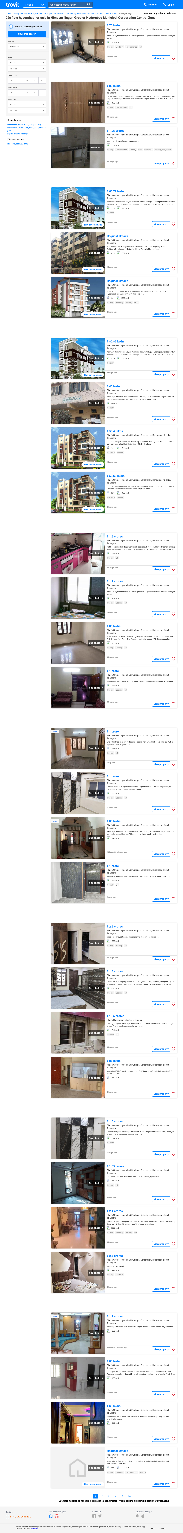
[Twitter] (100, 1517)
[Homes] (51, 1517)
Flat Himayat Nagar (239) (17, 143)
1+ (19, 80)
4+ (42, 80)
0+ (12, 80)
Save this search (27, 33)
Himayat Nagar (126, 13)
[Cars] (56, 1517)
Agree (152, 1528)
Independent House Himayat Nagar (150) (24, 124)
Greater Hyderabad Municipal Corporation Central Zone (91, 13)
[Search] (88, 5)
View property (161, 58)
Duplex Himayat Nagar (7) (17, 133)
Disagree (162, 1528)
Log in (171, 4)
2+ (27, 80)
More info (34, 1528)
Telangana (18, 13)
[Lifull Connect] (19, 1517)
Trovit (8, 13)
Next (130, 1496)
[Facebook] (94, 1517)
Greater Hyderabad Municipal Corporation (44, 13)
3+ (35, 80)
